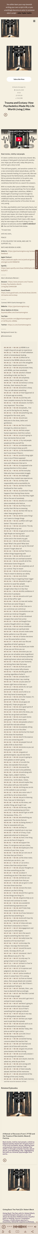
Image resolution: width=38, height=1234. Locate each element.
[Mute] (35, 1226)
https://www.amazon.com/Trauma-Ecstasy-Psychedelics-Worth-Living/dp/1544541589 (17, 284)
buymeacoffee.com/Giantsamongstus (14, 312)
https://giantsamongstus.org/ (18, 306)
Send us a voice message (36, 258)
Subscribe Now (19, 79)
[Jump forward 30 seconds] (9, 1231)
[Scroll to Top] (34, 1218)
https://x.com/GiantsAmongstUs (19, 325)
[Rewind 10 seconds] (3, 1231)
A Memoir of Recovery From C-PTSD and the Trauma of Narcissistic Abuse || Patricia (19, 1136)
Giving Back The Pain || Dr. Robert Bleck (18, 1209)
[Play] (4, 1227)
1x (17, 1231)
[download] (25, 1231)
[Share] (32, 1231)
